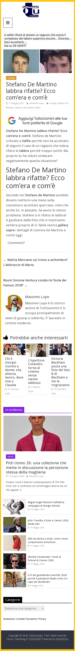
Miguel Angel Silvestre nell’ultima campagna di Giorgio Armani (46, 504)
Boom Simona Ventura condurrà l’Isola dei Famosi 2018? (34, 282)
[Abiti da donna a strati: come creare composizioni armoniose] (14, 537)
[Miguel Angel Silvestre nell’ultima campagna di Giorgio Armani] (14, 500)
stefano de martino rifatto (28, 107)
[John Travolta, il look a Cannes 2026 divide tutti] (14, 518)
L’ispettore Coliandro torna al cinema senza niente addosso (36, 371)
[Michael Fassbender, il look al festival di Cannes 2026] (14, 555)
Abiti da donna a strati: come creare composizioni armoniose (48, 540)
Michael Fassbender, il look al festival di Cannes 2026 (44, 558)
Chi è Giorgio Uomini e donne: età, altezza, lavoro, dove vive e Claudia (14, 371)
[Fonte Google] (37, 121)
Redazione (9, 618)
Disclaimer (32, 618)
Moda (10, 456)
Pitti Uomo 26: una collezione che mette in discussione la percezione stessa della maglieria (37, 467)
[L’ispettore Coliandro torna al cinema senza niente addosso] (37, 346)
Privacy (42, 618)
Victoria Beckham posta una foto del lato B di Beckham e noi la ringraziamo (60, 371)
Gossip (11, 77)
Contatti (20, 618)
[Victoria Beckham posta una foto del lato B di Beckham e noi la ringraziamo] (61, 346)
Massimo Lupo (37, 103)
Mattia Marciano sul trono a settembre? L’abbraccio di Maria (35, 262)
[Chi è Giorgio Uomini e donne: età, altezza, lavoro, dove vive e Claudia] (14, 346)
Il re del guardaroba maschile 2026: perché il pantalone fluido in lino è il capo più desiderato (47, 578)
